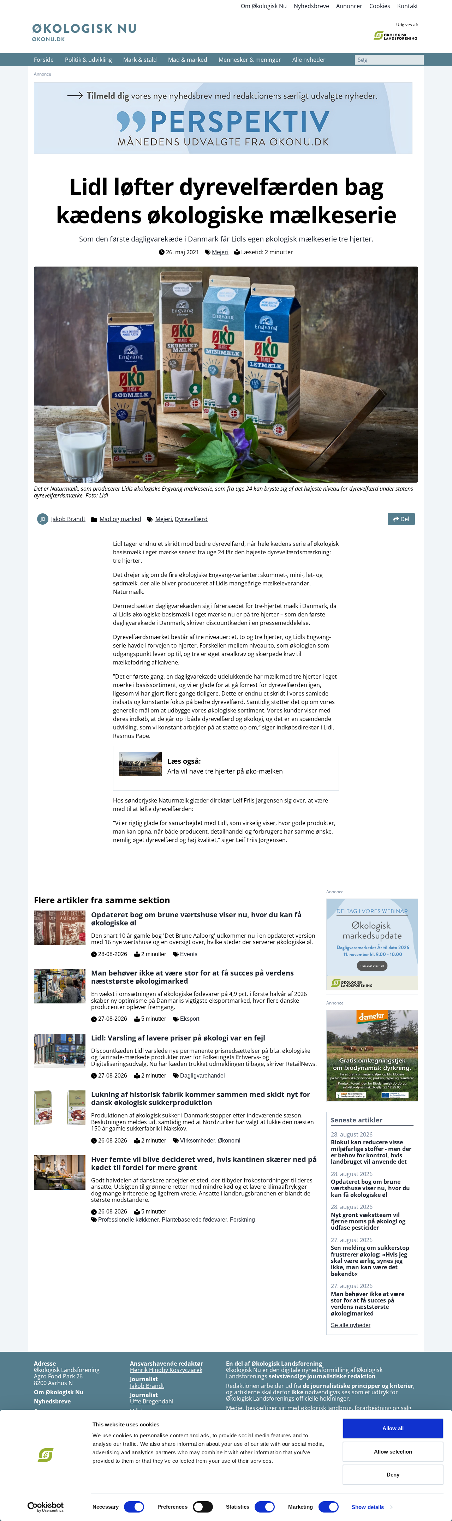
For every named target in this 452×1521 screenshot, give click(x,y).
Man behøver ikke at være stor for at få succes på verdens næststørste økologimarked (367, 1304)
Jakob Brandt (68, 519)
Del (404, 519)
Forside (44, 59)
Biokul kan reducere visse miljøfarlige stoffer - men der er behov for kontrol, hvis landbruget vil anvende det (371, 1152)
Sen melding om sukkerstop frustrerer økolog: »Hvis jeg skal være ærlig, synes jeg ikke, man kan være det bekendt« (370, 1261)
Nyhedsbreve (311, 6)
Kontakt (407, 6)
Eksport (189, 1019)
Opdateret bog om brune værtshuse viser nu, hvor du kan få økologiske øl (370, 1188)
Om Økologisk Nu (264, 6)
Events (188, 954)
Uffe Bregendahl (151, 1401)
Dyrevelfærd (191, 519)
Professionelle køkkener (128, 1220)
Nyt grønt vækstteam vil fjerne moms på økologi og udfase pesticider (368, 1221)
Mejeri (220, 252)
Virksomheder (197, 1141)
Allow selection (393, 1452)
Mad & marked (187, 59)
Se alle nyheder (350, 1325)
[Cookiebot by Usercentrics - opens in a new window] (46, 1507)
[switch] (203, 1507)
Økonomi (229, 1141)
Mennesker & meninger (250, 59)
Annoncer (349, 6)
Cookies (379, 6)
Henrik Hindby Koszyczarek (166, 1370)
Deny (393, 1475)
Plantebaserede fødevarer (194, 1220)
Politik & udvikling (88, 59)
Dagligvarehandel (202, 1076)
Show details (368, 1507)
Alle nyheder (309, 59)
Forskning (242, 1220)
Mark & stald (140, 59)
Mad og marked (120, 519)
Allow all (393, 1428)
